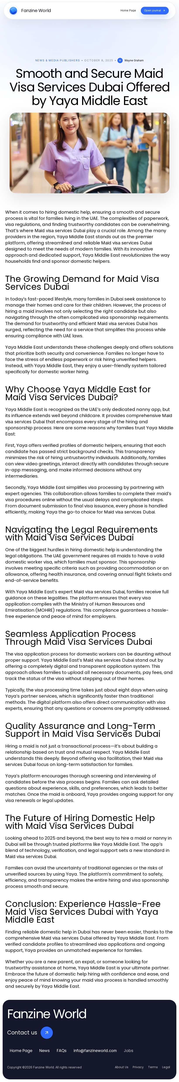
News (44, 1050)
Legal (166, 1067)
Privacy (138, 1067)
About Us (121, 1067)
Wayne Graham (134, 60)
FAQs (62, 1050)
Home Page (21, 1050)
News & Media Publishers (57, 60)
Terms (153, 1067)
